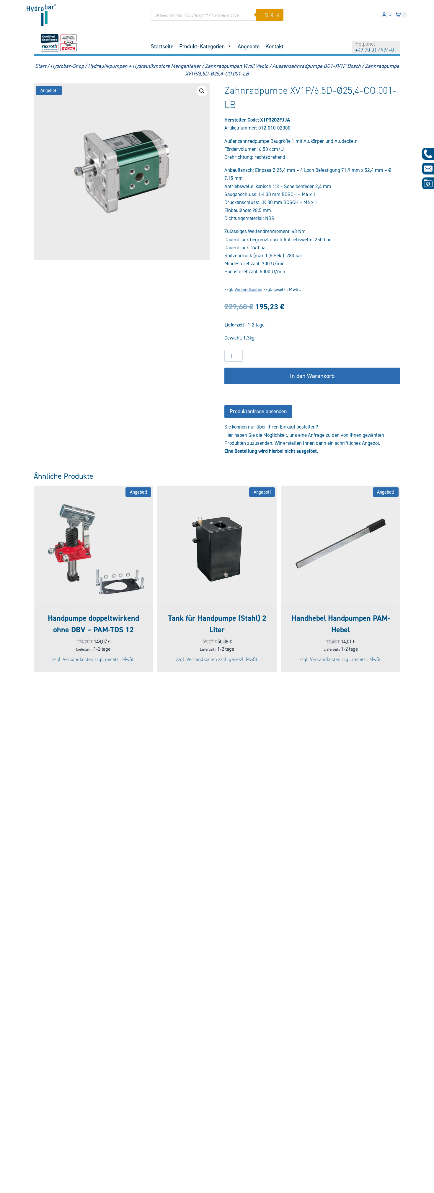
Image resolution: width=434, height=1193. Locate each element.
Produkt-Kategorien (202, 46)
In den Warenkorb (312, 375)
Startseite (162, 46)
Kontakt (274, 46)
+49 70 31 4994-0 (374, 49)
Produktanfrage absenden (258, 411)
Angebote (249, 46)
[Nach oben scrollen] (14, 1184)
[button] (390, 15)
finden (269, 15)
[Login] (386, 15)
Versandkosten (248, 289)
